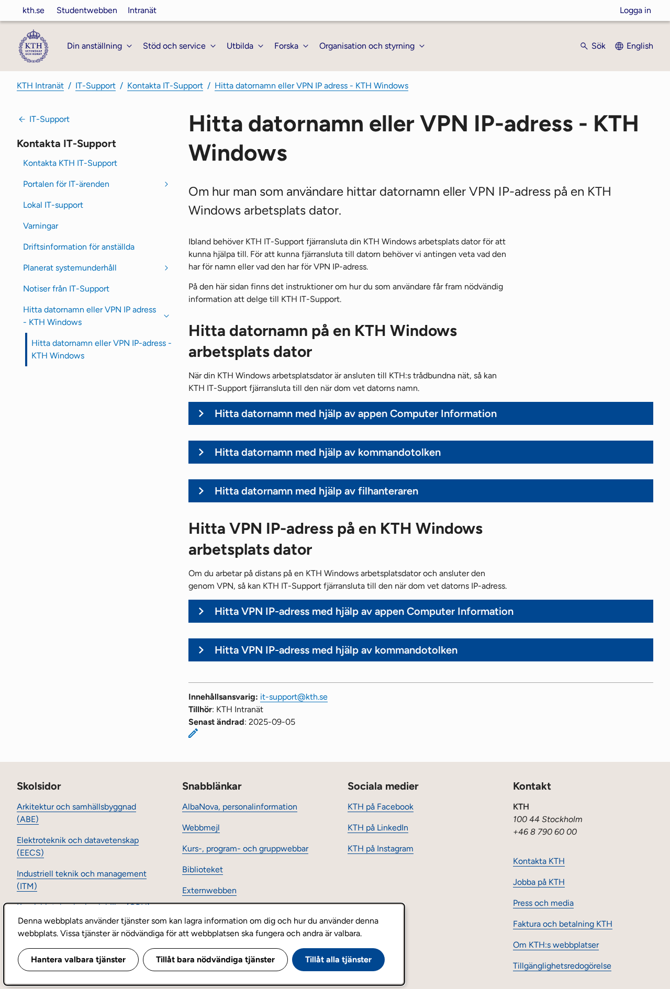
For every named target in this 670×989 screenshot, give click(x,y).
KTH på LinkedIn (378, 828)
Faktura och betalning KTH (562, 924)
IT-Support (95, 86)
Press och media (543, 903)
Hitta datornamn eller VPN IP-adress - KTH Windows (101, 349)
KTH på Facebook (381, 807)
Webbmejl (201, 828)
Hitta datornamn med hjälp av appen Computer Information (356, 413)
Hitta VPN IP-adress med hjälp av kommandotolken (336, 650)
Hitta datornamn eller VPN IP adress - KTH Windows (311, 86)
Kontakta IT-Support (165, 86)
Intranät (142, 10)
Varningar (40, 226)
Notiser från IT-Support (66, 289)
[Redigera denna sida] (193, 733)
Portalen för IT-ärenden (66, 184)
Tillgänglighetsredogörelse (562, 966)
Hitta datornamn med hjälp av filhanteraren (316, 491)
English (640, 46)
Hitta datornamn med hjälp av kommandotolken (329, 452)
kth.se (33, 10)
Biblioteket (202, 869)
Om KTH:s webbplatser (556, 945)
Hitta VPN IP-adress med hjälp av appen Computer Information (364, 611)
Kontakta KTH (539, 861)
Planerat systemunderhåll (70, 268)
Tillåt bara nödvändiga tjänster (215, 959)
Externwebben (209, 890)
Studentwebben (87, 10)
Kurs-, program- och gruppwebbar (245, 848)
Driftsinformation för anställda (79, 247)
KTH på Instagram (381, 848)
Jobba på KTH (539, 882)
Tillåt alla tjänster (338, 959)
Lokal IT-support (53, 205)
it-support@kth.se (294, 697)
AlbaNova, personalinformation (239, 807)
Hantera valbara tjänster (78, 959)
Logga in (635, 10)
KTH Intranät (40, 86)
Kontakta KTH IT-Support (70, 163)
